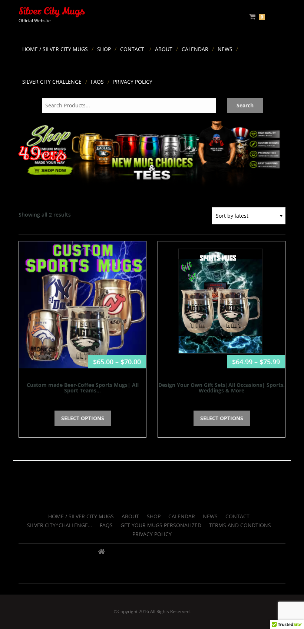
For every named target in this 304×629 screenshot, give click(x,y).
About (163, 49)
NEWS (225, 49)
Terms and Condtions (240, 525)
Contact (237, 516)
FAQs (97, 81)
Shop (104, 49)
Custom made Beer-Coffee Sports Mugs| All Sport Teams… (83, 387)
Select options (82, 418)
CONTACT (132, 49)
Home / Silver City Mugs (55, 49)
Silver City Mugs (52, 11)
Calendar (195, 49)
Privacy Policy (132, 81)
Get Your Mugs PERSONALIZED (160, 525)
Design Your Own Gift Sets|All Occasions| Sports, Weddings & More (221, 387)
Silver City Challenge (52, 81)
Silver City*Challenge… (59, 525)
